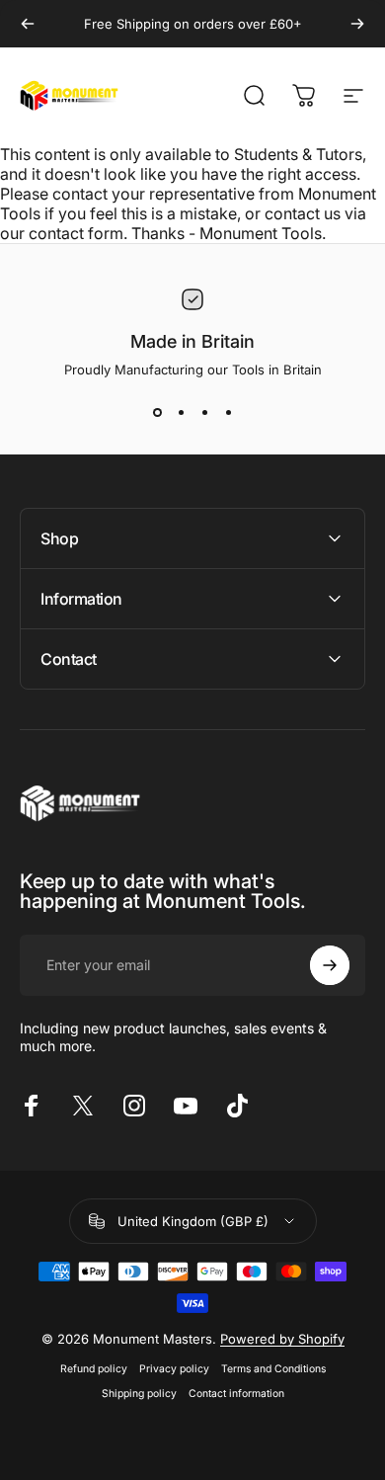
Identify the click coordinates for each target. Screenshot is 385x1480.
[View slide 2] (180, 413)
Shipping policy (139, 1393)
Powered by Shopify (282, 1339)
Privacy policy (174, 1368)
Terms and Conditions (273, 1368)
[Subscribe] (329, 965)
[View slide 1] (157, 413)
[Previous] (27, 23)
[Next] (357, 23)
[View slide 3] (204, 413)
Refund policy (93, 1368)
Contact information (236, 1393)
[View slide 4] (228, 413)
